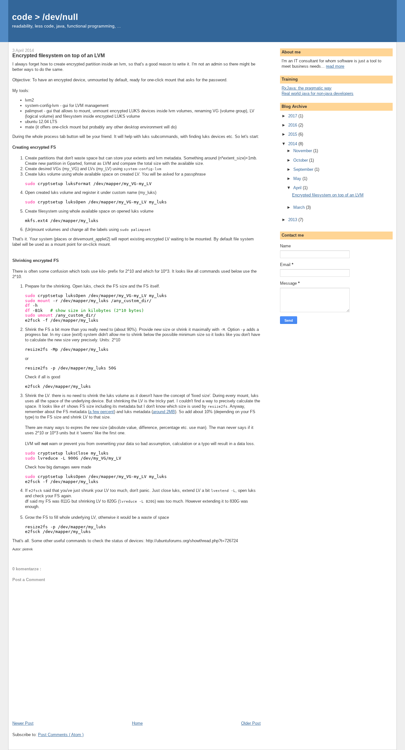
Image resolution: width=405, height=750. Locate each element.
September (304, 169)
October (301, 160)
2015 (293, 134)
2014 (293, 143)
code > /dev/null (45, 17)
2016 (293, 125)
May (297, 178)
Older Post (251, 723)
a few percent (101, 411)
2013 (293, 219)
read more (335, 66)
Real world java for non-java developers (317, 93)
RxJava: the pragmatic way (307, 88)
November (303, 150)
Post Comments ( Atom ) (61, 734)
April (298, 187)
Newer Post (23, 723)
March (299, 207)
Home (137, 723)
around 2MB (164, 411)
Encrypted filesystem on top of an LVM (328, 195)
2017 (293, 116)
